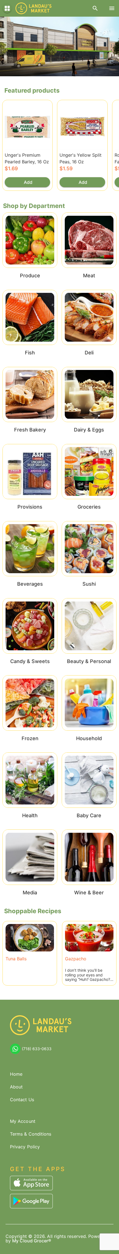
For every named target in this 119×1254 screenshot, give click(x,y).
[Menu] (111, 8)
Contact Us (22, 1099)
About (16, 1087)
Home (16, 1074)
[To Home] (33, 8)
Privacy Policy (25, 1146)
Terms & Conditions (30, 1134)
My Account (22, 1121)
